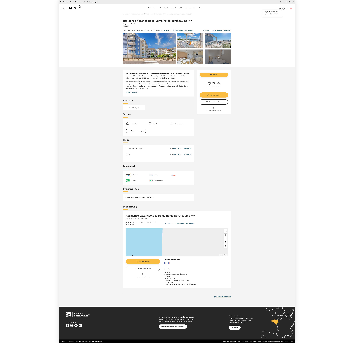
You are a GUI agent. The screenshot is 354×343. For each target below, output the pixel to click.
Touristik (291, 2)
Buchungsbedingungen (287, 341)
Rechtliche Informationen (234, 341)
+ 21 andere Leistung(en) (214, 87)
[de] (291, 8)
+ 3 (218, 56)
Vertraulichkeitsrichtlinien (249, 341)
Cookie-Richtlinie (262, 341)
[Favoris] (283, 8)
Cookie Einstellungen (274, 341)
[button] (287, 8)
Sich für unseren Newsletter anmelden (172, 326)
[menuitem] (71, 7)
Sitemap (224, 341)
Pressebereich (284, 2)
